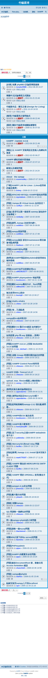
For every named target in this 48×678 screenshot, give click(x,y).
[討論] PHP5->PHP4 (15, 301)
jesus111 (20, 488)
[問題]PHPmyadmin (15, 546)
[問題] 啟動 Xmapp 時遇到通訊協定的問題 (25, 355)
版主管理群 (7, 69)
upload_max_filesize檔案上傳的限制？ (24, 381)
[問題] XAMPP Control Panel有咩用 (22, 364)
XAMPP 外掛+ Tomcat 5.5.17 (19, 372)
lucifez (19, 446)
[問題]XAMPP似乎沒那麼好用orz (21, 269)
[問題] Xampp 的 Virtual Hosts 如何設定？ (25, 203)
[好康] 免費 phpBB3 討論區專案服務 (22, 84)
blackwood (20, 531)
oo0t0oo (19, 225)
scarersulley (21, 179)
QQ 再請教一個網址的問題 (18, 512)
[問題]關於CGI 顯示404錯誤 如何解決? (23, 327)
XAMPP (5, 16)
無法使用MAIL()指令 (15, 293)
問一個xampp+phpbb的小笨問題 (21, 520)
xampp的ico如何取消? (16, 318)
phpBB (18, 671)
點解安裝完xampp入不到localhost (22, 583)
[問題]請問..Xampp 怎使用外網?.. (21, 223)
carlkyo (19, 206)
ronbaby (19, 217)
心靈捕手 (19, 98)
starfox (19, 576)
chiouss (19, 252)
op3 (17, 586)
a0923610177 (21, 271)
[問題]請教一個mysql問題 (18, 529)
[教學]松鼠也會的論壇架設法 (19, 389)
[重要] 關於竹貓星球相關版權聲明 (21, 125)
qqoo (18, 548)
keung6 (19, 295)
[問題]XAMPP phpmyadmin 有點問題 (23, 277)
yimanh (19, 497)
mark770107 (21, 457)
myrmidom (20, 197)
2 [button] (26, 76)
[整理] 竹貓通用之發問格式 (18, 116)
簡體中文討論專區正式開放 (18, 95)
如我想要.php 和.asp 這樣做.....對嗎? (23, 335)
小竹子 (19, 109)
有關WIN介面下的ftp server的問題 (22, 537)
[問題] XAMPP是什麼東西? (18, 424)
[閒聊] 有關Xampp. (15, 503)
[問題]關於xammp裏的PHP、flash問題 (24, 284)
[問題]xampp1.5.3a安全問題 (19, 486)
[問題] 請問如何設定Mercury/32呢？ (22, 396)
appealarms (21, 392)
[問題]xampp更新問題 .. (17, 231)
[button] (29, 76)
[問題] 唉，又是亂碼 (15, 310)
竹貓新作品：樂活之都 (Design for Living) (25, 107)
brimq (18, 190)
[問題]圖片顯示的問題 (16, 495)
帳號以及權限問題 (14, 168)
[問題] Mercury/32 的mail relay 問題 (22, 444)
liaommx (19, 540)
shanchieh (20, 568)
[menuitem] (7, 7)
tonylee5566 (21, 87)
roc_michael (21, 349)
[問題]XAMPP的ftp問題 (16, 249)
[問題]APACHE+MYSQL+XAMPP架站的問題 (26, 195)
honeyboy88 (21, 427)
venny (18, 383)
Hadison (19, 245)
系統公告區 (20, 89)
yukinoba (20, 438)
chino (18, 304)
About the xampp (15, 177)
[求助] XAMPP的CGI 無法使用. (20, 416)
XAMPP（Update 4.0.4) (17, 141)
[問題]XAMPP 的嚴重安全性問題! (21, 554)
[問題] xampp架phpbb (16, 574)
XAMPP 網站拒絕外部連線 (18, 159)
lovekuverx (21, 280)
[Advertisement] (24, 43)
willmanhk (20, 287)
